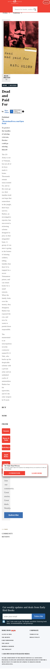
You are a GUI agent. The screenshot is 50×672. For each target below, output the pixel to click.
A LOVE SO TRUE (7, 634)
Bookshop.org (6, 447)
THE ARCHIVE (6, 637)
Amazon (6, 431)
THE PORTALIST (6, 649)
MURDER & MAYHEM (8, 646)
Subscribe (46, 2)
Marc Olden (7, 111)
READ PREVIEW (7, 76)
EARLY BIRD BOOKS (8, 640)
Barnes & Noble (6, 439)
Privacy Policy (35, 637)
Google (6, 464)
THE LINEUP (5, 643)
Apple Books (6, 455)
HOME (5, 85)
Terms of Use (34, 634)
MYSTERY (13, 85)
